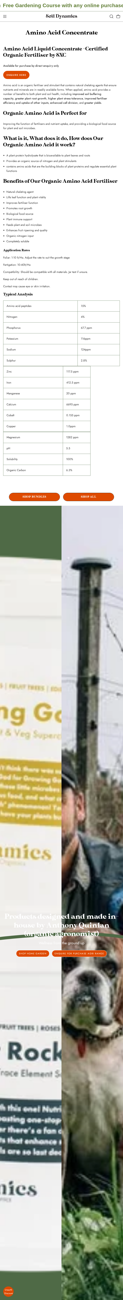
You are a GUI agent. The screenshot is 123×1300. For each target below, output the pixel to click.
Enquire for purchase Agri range (79, 953)
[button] (111, 16)
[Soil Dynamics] (61, 16)
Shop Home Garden (33, 953)
